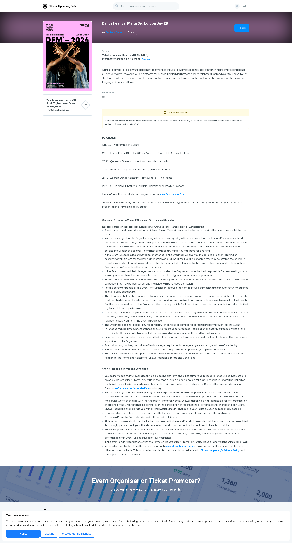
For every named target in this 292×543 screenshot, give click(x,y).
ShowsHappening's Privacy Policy (220, 450)
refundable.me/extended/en (132, 388)
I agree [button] (23, 533)
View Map (146, 59)
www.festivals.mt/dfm (172, 194)
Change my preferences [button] (76, 533)
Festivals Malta (113, 32)
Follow (130, 32)
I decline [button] (49, 533)
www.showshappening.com (181, 446)
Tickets (242, 28)
